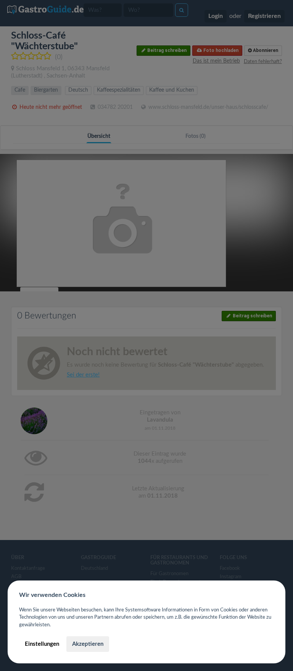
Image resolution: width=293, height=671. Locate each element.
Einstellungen (42, 644)
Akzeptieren (87, 644)
